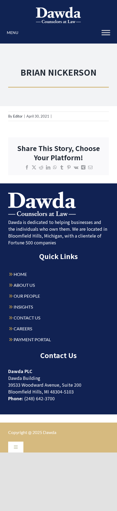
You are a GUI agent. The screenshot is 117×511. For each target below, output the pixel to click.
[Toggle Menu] (105, 32)
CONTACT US (27, 317)
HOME (20, 274)
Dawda (49, 432)
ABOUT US (24, 285)
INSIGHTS (23, 306)
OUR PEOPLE (27, 295)
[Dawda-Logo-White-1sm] (42, 193)
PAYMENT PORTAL (32, 339)
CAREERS (23, 328)
